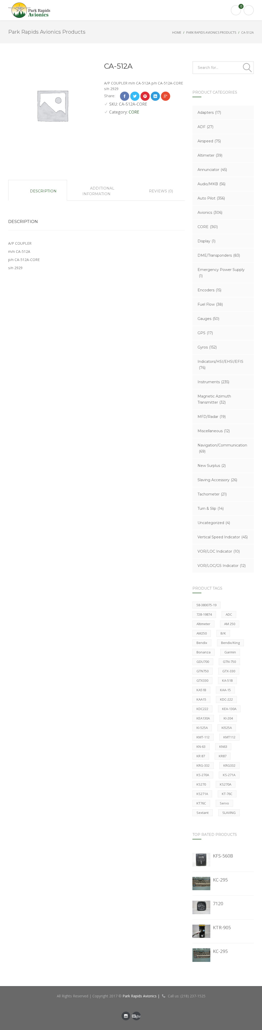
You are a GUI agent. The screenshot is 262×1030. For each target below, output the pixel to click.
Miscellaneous (214, 431)
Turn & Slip (211, 508)
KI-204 (228, 718)
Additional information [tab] (98, 191)
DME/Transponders (219, 255)
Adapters (209, 112)
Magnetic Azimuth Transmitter (214, 399)
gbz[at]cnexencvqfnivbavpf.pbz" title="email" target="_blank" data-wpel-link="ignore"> (136, 1017)
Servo (224, 803)
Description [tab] (43, 191)
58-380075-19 (206, 605)
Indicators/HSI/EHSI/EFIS (220, 364)
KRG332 (229, 765)
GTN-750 (229, 661)
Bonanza (203, 652)
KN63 (223, 746)
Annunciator (212, 169)
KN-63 (200, 746)
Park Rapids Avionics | (142, 996)
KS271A (202, 793)
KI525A (227, 727)
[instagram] (126, 1016)
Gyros (207, 347)
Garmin (230, 652)
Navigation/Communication (222, 448)
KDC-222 (226, 699)
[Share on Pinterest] (145, 96)
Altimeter (210, 155)
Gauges (208, 318)
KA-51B (227, 680)
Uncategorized (214, 522)
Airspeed (209, 141)
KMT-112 (203, 737)
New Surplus (212, 465)
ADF (205, 127)
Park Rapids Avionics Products (211, 32)
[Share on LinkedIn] (155, 96)
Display (206, 241)
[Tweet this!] (134, 96)
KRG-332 (203, 765)
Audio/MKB (211, 184)
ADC (229, 614)
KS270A (225, 784)
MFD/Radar (212, 416)
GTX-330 (228, 671)
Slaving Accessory (217, 480)
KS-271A (229, 775)
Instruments (213, 382)
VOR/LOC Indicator (219, 551)
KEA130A (203, 718)
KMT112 (229, 737)
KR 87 (200, 756)
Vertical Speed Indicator (223, 537)
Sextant (202, 812)
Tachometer (212, 494)
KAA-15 (225, 690)
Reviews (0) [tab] (160, 191)
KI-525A (202, 727)
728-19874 (204, 614)
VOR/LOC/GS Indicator (222, 565)
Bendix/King (230, 642)
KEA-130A (229, 708)
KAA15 (201, 699)
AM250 (201, 633)
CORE (134, 112)
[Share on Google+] (165, 96)
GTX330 (202, 680)
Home (176, 32)
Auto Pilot (211, 198)
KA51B (201, 690)
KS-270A (202, 775)
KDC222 (202, 708)
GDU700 (202, 661)
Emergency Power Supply (221, 272)
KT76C (201, 803)
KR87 (222, 756)
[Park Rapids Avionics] (131, 10)
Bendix (201, 642)
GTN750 (202, 671)
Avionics (210, 212)
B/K (223, 633)
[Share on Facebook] (124, 96)
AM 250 (229, 624)
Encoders (209, 290)
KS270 (201, 784)
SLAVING (229, 812)
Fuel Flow (210, 304)
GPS (205, 333)
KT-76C (227, 793)
